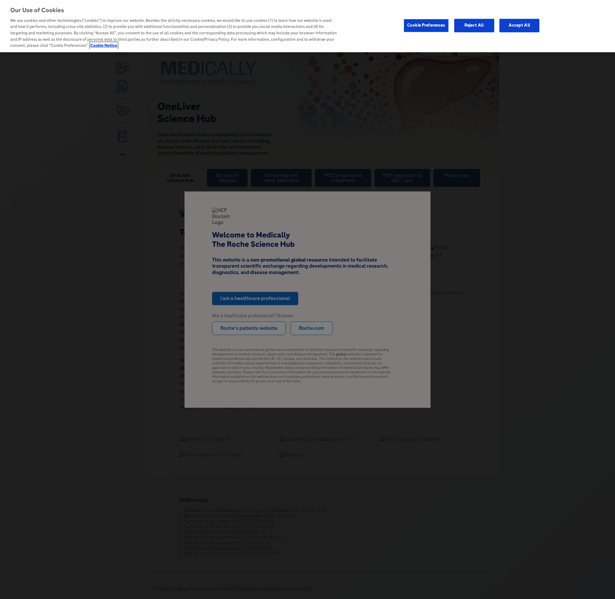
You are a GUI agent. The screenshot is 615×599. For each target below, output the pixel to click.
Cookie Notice (103, 45)
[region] (307, 26)
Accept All (519, 25)
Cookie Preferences (426, 25)
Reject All (474, 25)
